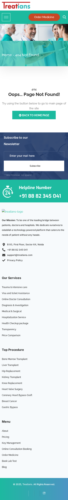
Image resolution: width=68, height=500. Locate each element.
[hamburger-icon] (6, 17)
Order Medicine (44, 17)
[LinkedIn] (31, 493)
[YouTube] (37, 493)
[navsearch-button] (63, 17)
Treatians (27, 484)
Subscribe (35, 165)
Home (7, 55)
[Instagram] (43, 493)
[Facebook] (26, 493)
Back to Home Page (35, 115)
